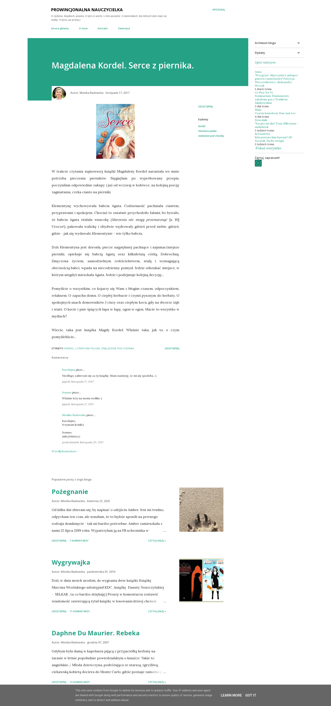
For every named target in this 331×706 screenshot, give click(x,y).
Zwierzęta (124, 28)
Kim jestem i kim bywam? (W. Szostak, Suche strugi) (274, 139)
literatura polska (207, 131)
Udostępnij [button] (205, 106)
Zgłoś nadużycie (265, 62)
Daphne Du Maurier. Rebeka (96, 633)
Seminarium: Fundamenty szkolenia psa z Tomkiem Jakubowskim (272, 99)
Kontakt (103, 28)
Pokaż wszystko (268, 148)
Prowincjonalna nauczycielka (87, 9)
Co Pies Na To (264, 92)
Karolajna (68, 369)
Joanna (66, 392)
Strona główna (60, 28)
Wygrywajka (71, 562)
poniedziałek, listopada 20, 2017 (83, 442)
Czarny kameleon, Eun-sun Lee (275, 113)
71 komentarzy (80, 611)
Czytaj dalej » (157, 540)
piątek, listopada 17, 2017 (78, 381)
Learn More (231, 695)
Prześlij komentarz (64, 451)
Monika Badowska (74, 415)
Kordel (201, 126)
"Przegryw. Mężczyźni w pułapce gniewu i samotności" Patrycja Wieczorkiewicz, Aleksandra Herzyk (276, 80)
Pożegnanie (70, 491)
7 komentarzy (79, 540)
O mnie (83, 28)
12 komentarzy (80, 682)
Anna (258, 71)
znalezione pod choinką (211, 135)
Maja (258, 109)
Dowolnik (261, 120)
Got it (250, 695)
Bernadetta (262, 134)
